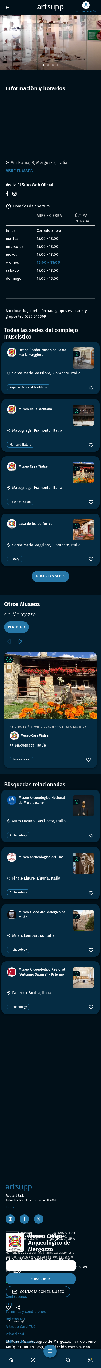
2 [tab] (48, 65)
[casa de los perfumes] (83, 529)
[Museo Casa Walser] (83, 472)
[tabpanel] (50, 42)
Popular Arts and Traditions (29, 387)
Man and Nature (21, 444)
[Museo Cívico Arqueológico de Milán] (83, 920)
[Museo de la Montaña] (83, 415)
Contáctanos (16, 1296)
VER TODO (16, 627)
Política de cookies (22, 1341)
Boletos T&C (16, 1319)
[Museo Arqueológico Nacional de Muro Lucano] (83, 805)
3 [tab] (52, 65)
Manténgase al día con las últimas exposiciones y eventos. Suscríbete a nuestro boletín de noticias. (40, 1254)
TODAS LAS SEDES (50, 576)
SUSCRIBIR (40, 1279)
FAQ (9, 1304)
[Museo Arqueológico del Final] (83, 863)
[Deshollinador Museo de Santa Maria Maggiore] (83, 358)
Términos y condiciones (26, 1311)
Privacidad (15, 1334)
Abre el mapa (19, 170)
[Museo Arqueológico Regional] (83, 977)
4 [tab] (57, 65)
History (14, 559)
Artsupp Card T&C (20, 1326)
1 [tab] (43, 65)
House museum (20, 501)
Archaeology (18, 835)
